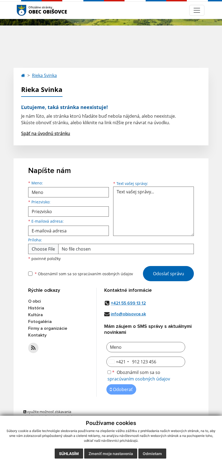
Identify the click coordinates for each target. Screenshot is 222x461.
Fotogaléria (40, 321)
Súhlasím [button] (69, 453)
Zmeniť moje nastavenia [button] (111, 453)
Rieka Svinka (44, 75)
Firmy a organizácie (47, 328)
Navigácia (30, 10)
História (36, 308)
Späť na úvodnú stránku (45, 133)
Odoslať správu (168, 274)
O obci (34, 301)
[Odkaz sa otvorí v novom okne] (33, 348)
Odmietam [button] (152, 453)
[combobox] (118, 362)
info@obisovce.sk (128, 314)
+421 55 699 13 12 (128, 303)
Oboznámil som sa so (84, 273)
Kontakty (37, 335)
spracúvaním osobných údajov (105, 273)
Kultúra (35, 315)
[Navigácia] (196, 10)
